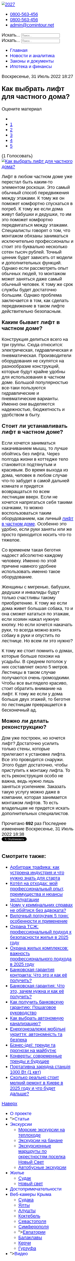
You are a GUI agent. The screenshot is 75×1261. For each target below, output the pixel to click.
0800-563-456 (24, 14)
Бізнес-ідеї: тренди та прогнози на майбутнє (33, 1047)
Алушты (27, 1210)
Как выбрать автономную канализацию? (37, 1021)
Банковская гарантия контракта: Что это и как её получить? (38, 975)
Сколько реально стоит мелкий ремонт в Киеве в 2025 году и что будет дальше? (36, 1085)
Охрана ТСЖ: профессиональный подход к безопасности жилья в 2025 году (40, 934)
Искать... (11, 35)
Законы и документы (32, 61)
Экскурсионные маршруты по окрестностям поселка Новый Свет (41, 1154)
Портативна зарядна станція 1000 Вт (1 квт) (40, 1069)
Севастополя (32, 1221)
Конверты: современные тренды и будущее (36, 1058)
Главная (19, 50)
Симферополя (33, 1226)
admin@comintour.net (32, 25)
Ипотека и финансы (31, 66)
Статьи (21, 1118)
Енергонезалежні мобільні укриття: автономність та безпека (37, 1034)
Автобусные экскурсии (42, 1167)
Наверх (9, 1103)
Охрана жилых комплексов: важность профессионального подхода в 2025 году (40, 956)
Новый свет (30, 1183)
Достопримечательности (35, 1189)
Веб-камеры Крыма (30, 1194)
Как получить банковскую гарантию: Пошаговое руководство (37, 1007)
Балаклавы (30, 1237)
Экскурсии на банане (40, 1140)
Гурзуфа (27, 1248)
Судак (24, 1178)
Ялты (24, 1205)
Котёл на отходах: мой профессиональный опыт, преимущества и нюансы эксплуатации (37, 891)
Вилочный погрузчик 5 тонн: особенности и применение (39, 918)
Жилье (17, 1172)
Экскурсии (21, 1124)
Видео (21, 1253)
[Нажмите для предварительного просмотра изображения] (37, 166)
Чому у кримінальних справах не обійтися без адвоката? (41, 907)
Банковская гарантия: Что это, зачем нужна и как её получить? (37, 991)
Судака (26, 1199)
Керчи (24, 1242)
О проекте (20, 1113)
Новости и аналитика (32, 55)
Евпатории (34, 1232)
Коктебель (29, 1215)
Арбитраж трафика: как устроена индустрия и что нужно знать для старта (37, 873)
